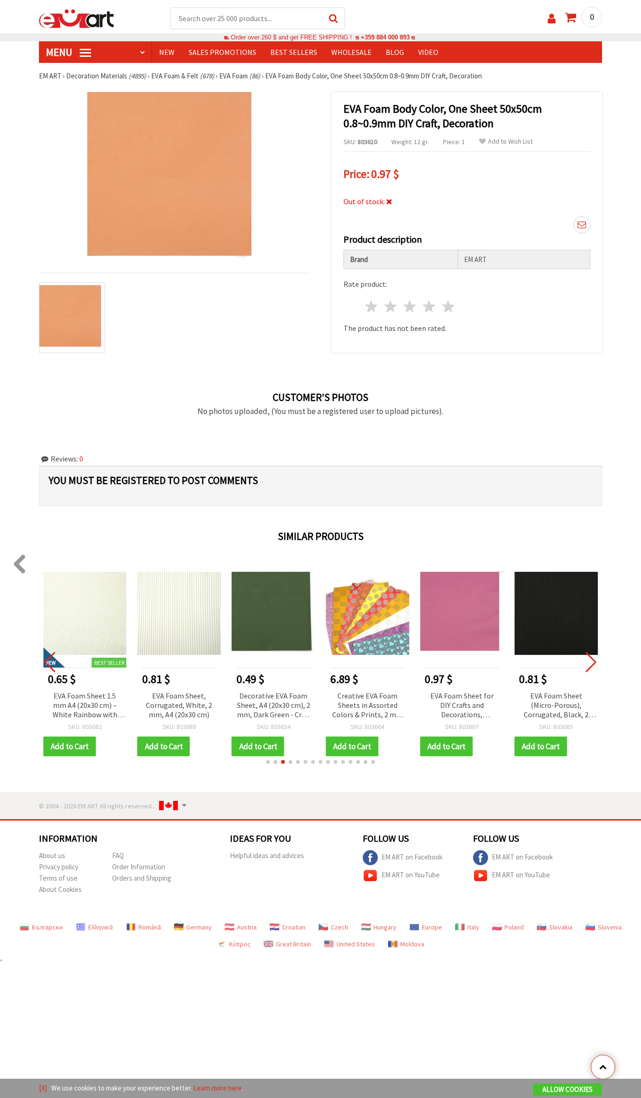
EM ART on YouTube (411, 874)
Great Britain (293, 944)
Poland (514, 927)
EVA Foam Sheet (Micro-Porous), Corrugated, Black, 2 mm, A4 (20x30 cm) (556, 706)
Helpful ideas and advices (267, 855)
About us (52, 855)
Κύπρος (240, 944)
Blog (395, 52)
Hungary (385, 927)
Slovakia (560, 927)
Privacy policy (58, 866)
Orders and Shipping (141, 878)
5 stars (448, 306)
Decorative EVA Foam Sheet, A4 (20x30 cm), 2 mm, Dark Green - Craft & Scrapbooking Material (273, 706)
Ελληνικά (100, 927)
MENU (60, 52)
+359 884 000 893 (385, 37)
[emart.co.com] (76, 18)
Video (428, 52)
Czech (339, 927)
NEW (167, 52)
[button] (268, 762)
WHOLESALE (351, 52)
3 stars (410, 306)
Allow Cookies (567, 1089)
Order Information (138, 866)
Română (149, 927)
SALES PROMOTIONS (222, 52)
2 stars (391, 306)
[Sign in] (552, 18)
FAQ (118, 855)
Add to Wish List (510, 141)
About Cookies (60, 889)
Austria (247, 927)
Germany (199, 927)
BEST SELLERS (293, 52)
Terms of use (58, 878)
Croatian (293, 927)
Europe (432, 927)
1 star (372, 306)
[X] (43, 1087)
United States (355, 944)
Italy (473, 927)
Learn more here (217, 1087)
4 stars (429, 306)
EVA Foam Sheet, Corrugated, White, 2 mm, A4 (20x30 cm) (179, 705)
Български (47, 927)
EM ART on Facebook (412, 856)
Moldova (412, 944)
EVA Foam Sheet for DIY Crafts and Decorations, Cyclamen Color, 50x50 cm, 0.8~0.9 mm (462, 706)
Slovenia (610, 927)
